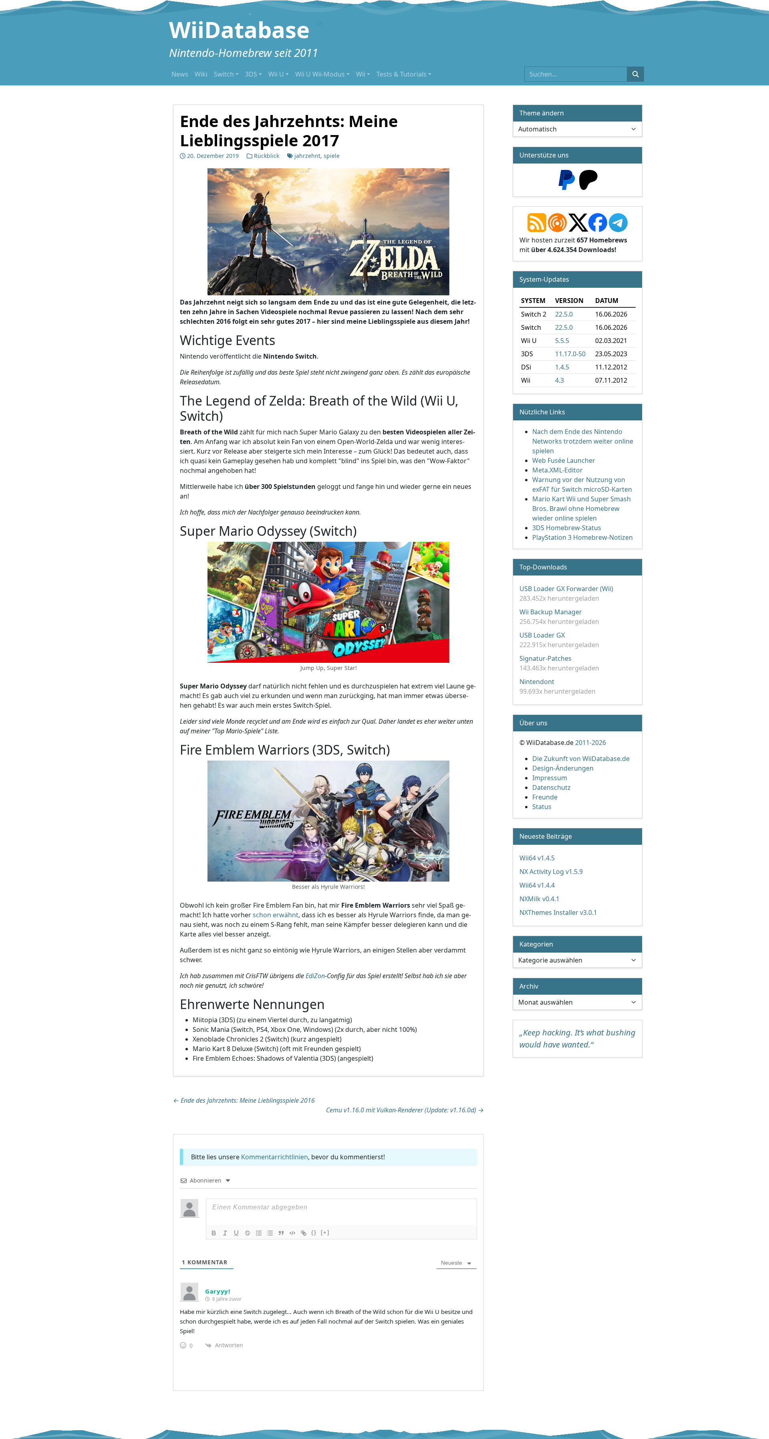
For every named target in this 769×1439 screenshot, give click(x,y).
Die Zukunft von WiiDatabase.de (581, 758)
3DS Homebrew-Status (566, 527)
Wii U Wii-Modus (320, 74)
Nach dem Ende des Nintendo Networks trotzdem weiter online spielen (582, 441)
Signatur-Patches (545, 658)
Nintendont (536, 681)
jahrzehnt (307, 155)
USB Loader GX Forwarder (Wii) (566, 588)
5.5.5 (562, 340)
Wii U (276, 74)
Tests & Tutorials (401, 74)
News (179, 74)
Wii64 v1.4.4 (537, 885)
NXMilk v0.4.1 (539, 898)
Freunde (545, 797)
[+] (325, 1232)
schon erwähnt (275, 914)
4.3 (559, 380)
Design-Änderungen (563, 768)
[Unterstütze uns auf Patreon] (588, 179)
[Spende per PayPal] (567, 179)
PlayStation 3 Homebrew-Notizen (582, 537)
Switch (224, 74)
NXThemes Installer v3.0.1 (558, 912)
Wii (360, 74)
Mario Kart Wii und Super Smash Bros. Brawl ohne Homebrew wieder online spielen (581, 508)
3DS (251, 74)
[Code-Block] (292, 1233)
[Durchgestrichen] (247, 1233)
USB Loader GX (542, 635)
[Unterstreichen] (236, 1233)
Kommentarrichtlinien (274, 1156)
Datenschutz (551, 787)
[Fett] (213, 1233)
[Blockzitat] (281, 1233)
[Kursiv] (225, 1233)
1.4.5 (562, 367)
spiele (332, 155)
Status (542, 806)
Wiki (201, 74)
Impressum (549, 777)
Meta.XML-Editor (557, 470)
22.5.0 (564, 314)
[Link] (303, 1233)
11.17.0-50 (570, 353)
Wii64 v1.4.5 (537, 858)
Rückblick (266, 155)
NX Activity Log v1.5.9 (551, 871)
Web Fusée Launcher (563, 460)
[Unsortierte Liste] (270, 1233)
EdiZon (315, 975)
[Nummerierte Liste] (258, 1233)
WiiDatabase (239, 29)
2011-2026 (590, 742)
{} (314, 1232)
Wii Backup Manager (550, 611)
